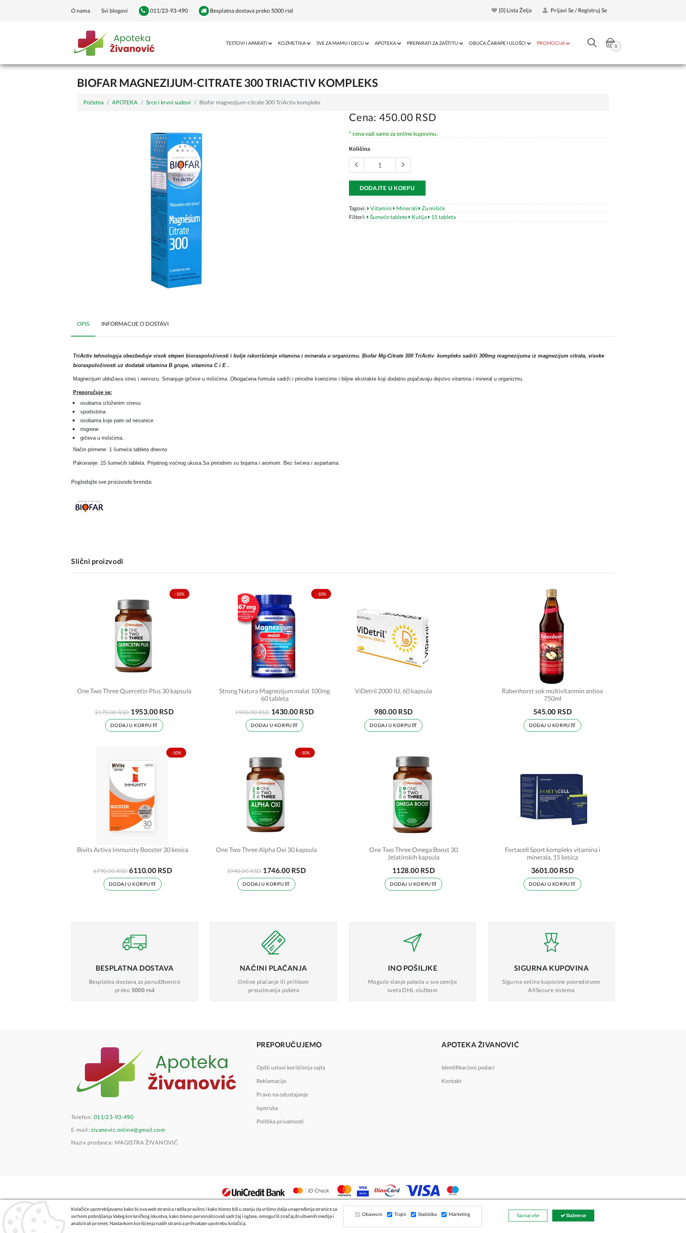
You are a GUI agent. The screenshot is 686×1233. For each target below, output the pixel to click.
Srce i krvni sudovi (168, 102)
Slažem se (575, 1215)
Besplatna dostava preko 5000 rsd (251, 10)
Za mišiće (432, 208)
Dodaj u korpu (131, 725)
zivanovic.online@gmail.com (128, 1129)
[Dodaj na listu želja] (180, 675)
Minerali (406, 208)
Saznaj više (528, 1215)
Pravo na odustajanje (282, 1094)
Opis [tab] (83, 323)
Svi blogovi (114, 10)
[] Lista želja (515, 10)
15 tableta (443, 217)
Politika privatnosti (280, 1121)
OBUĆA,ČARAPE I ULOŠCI (497, 43)
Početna (93, 102)
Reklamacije (271, 1080)
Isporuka (267, 1107)
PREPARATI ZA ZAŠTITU (432, 43)
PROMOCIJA (551, 43)
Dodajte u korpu (387, 188)
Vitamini (380, 208)
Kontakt (451, 1080)
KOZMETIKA (292, 43)
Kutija (418, 217)
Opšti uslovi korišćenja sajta (290, 1067)
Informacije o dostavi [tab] (135, 323)
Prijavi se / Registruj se (578, 10)
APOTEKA (385, 43)
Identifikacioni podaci (468, 1067)
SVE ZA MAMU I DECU (340, 43)
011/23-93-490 (168, 10)
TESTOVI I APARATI (246, 43)
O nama (80, 10)
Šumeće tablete (388, 217)
